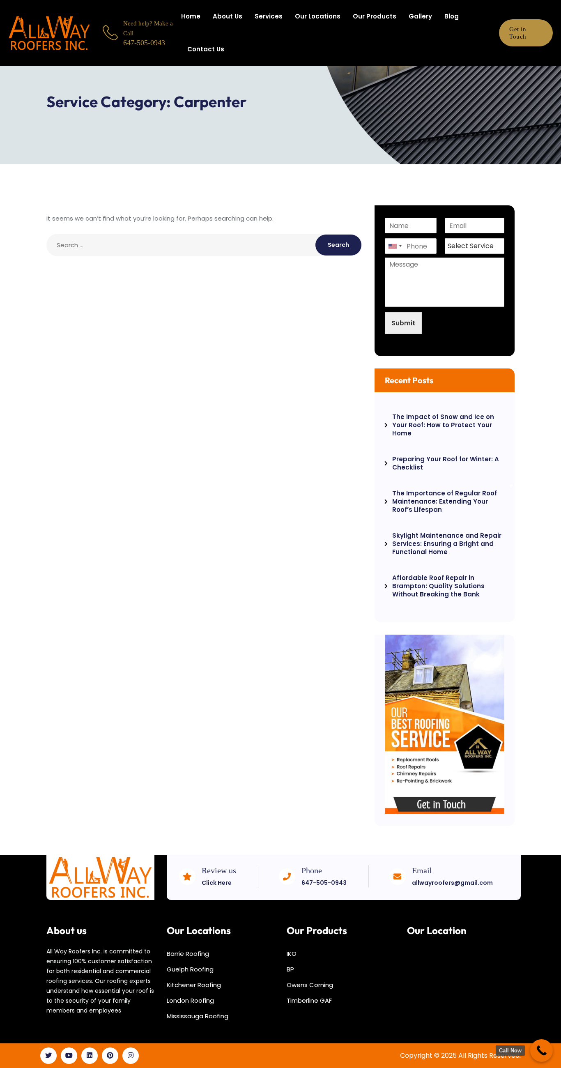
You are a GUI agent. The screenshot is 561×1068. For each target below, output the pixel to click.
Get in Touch (518, 33)
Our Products (374, 16)
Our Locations (317, 16)
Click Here (217, 883)
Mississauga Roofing (197, 1016)
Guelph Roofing (190, 969)
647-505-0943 (324, 883)
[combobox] (394, 246)
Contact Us (205, 49)
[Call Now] (541, 1050)
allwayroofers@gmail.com (452, 883)
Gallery (420, 16)
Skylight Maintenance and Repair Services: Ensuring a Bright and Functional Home (446, 543)
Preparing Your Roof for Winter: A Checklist (445, 463)
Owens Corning (310, 985)
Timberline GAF (309, 1000)
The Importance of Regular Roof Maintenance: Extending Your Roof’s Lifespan (444, 501)
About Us (227, 16)
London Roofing (190, 1000)
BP (290, 969)
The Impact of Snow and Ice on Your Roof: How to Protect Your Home (443, 424)
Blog (451, 16)
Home (190, 16)
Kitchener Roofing (194, 985)
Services (269, 16)
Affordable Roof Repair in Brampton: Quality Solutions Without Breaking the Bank (438, 585)
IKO (292, 953)
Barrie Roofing (188, 953)
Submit (403, 323)
